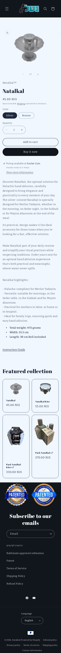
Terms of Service (17, 568)
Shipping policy (50, 645)
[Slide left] (23, 74)
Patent (10, 560)
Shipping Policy (16, 576)
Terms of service (31, 645)
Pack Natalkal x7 (44, 452)
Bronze (26, 115)
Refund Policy (15, 583)
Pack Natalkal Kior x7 (13, 466)
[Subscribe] (50, 534)
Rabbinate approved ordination (25, 553)
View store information (19, 172)
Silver (10, 115)
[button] (7, 9)
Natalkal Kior (42, 401)
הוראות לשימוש (15, 545)
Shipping (21, 104)
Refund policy (50, 640)
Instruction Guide (14, 349)
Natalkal (10, 400)
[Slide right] (37, 74)
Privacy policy (13, 645)
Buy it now (30, 151)
